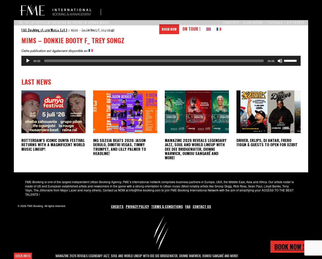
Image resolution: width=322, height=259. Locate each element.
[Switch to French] (219, 29)
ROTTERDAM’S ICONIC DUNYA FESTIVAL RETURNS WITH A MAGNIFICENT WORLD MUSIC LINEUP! (53, 144)
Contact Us (147, 29)
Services (59, 29)
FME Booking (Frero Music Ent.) (60, 10)
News (43, 29)
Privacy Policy (137, 206)
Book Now (169, 29)
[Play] (27, 60)
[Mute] (280, 60)
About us (124, 29)
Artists (26, 29)
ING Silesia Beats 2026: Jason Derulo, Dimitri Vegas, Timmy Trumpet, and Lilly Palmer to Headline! (119, 146)
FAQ (187, 206)
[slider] (291, 60)
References (102, 29)
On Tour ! (191, 29)
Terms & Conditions (167, 206)
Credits (117, 206)
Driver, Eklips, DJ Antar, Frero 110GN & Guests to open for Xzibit (267, 142)
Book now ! (289, 246)
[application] (161, 61)
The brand (80, 29)
